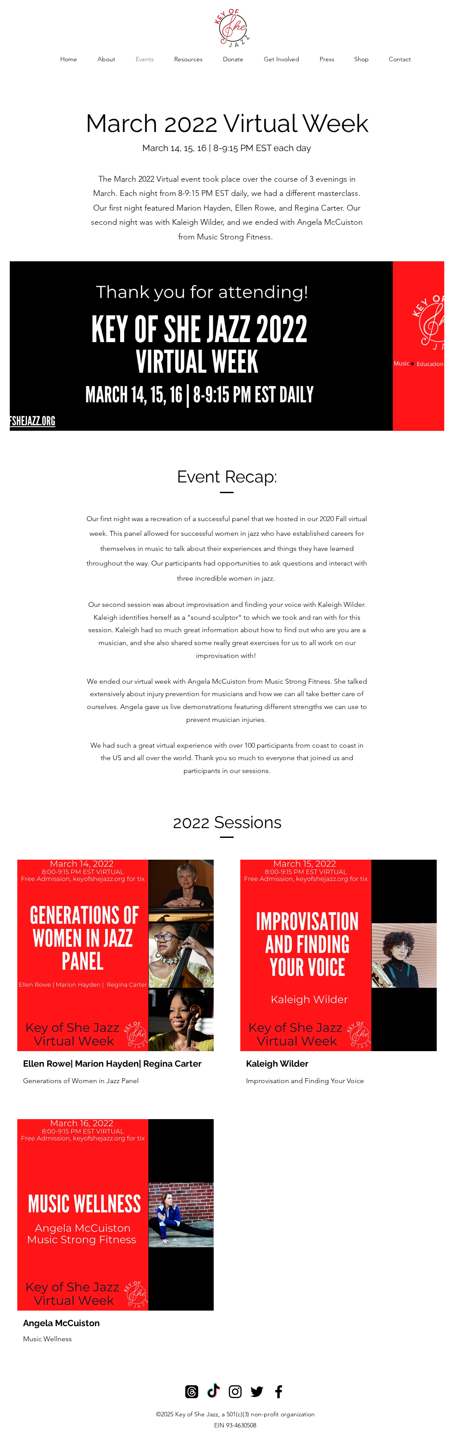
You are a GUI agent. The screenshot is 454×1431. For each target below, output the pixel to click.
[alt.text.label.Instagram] (235, 1391)
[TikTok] (213, 1391)
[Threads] (191, 1391)
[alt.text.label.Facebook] (278, 1391)
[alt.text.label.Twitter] (257, 1391)
